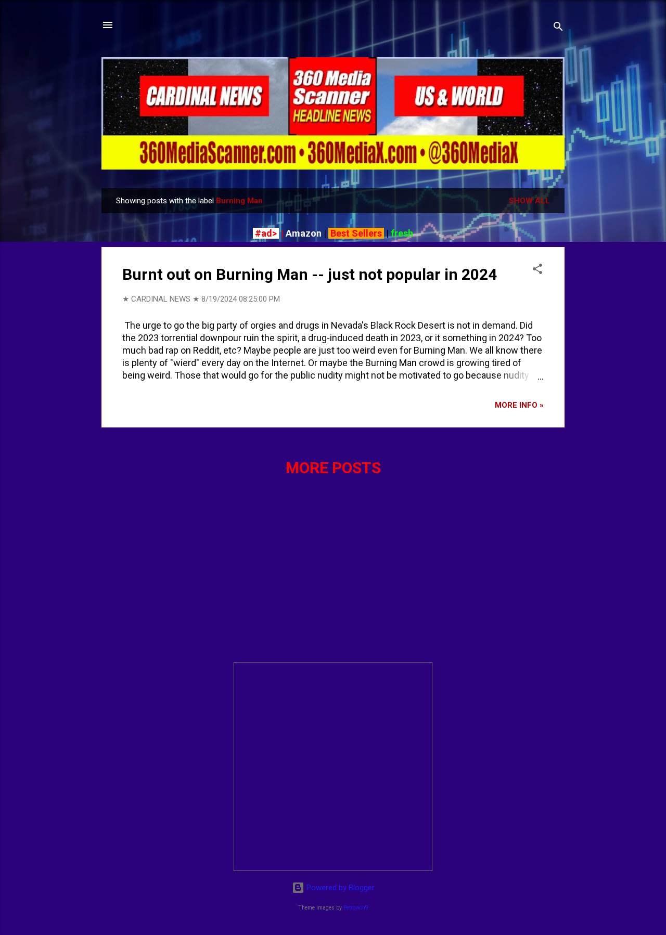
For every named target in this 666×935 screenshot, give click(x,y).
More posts (333, 468)
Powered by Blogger (339, 887)
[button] (537, 271)
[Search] (558, 28)
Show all (529, 200)
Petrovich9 (355, 907)
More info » (519, 405)
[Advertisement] (333, 581)
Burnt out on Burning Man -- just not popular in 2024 (309, 274)
